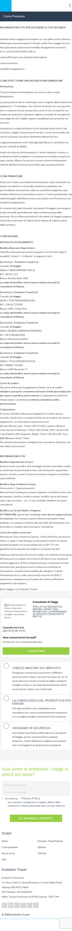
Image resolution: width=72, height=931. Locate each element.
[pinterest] (23, 905)
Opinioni (42, 847)
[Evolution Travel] (36, 6)
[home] (16, 925)
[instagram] (36, 905)
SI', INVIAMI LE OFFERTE (36, 818)
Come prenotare (10, 847)
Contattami (36, 650)
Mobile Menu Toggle (6, 6)
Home (5, 841)
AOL (4, 859)
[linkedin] (17, 905)
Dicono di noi (8, 853)
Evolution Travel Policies (50, 841)
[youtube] (30, 905)
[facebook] (4, 905)
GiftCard (42, 853)
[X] (11, 905)
